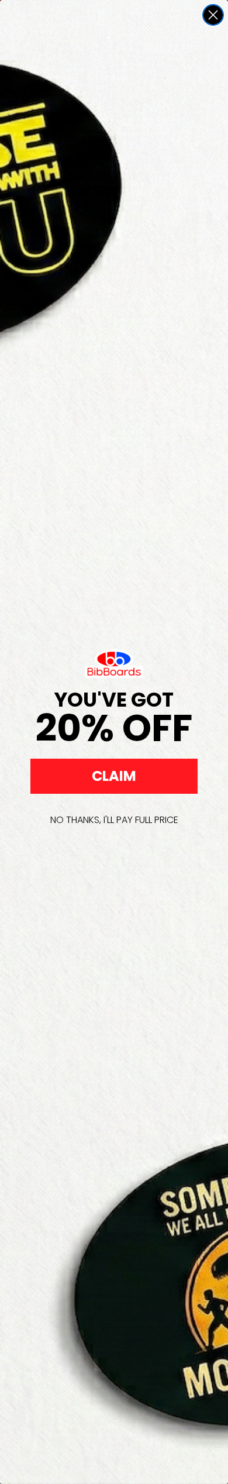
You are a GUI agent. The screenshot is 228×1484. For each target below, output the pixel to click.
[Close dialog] (213, 15)
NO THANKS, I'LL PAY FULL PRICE (114, 820)
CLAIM (114, 776)
